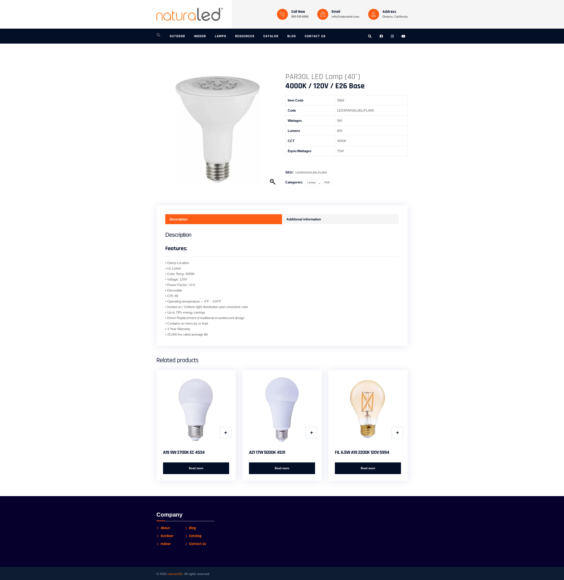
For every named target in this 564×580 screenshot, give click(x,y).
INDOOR (200, 36)
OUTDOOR (177, 36)
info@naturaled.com (345, 16)
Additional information (303, 219)
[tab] (223, 219)
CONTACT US (315, 36)
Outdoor (167, 536)
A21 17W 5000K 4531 (267, 452)
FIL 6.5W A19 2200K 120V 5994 (362, 452)
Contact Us (197, 544)
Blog (192, 528)
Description (178, 219)
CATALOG (270, 36)
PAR (327, 182)
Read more (196, 468)
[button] (158, 36)
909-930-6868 (299, 16)
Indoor (166, 544)
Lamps (311, 182)
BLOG (291, 36)
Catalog (195, 536)
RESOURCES (244, 36)
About (165, 528)
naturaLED (174, 574)
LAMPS (220, 36)
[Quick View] (225, 432)
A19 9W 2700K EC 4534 (184, 452)
